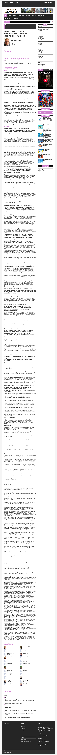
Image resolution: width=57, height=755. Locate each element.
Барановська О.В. (41, 35)
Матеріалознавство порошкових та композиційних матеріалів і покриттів (19, 25)
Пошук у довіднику (41, 66)
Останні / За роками (41, 64)
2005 (18, 694)
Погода (39, 171)
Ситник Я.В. (40, 51)
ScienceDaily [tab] (45, 69)
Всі (33, 694)
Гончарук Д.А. (40, 37)
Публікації (34, 15)
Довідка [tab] (50, 69)
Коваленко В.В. (40, 42)
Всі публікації (40, 65)
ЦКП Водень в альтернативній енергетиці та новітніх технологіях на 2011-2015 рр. (48, 140)
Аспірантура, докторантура (26, 741)
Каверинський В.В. (41, 38)
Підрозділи (23, 726)
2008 (9, 694)
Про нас (11, 2)
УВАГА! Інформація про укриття (10, 5)
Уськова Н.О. (40, 58)
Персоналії (23, 732)
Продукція (23, 735)
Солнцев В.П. (40, 52)
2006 (15, 694)
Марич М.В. (40, 44)
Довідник (5, 695)
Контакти (16, 2)
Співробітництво (21, 15)
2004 (21, 694)
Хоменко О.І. (40, 59)
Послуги (42, 15)
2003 (23, 694)
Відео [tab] (40, 69)
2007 (12, 694)
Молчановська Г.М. (41, 46)
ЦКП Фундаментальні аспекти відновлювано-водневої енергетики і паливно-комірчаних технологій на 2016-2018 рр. (48, 135)
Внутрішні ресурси (8, 18)
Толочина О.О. (40, 56)
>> (28, 694)
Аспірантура (15, 18)
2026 (5, 694)
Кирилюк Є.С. (40, 40)
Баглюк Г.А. (40, 33)
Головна (6, 2)
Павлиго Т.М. (40, 48)
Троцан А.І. (40, 57)
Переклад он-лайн (41, 170)
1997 (31, 694)
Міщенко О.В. (40, 45)
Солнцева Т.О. (40, 53)
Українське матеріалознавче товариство (47, 145)
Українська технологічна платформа (47, 150)
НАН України (40, 167)
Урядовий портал (41, 169)
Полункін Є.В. (40, 50)
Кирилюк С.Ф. (40, 39)
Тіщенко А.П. (40, 55)
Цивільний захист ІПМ (46, 154)
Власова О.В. (40, 36)
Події (39, 15)
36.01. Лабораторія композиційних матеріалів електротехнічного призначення (44, 29)
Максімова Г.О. (40, 43)
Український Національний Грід (47, 160)
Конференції (28, 15)
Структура (14, 15)
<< (7, 694)
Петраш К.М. (40, 49)
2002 (26, 694)
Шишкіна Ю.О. (40, 61)
